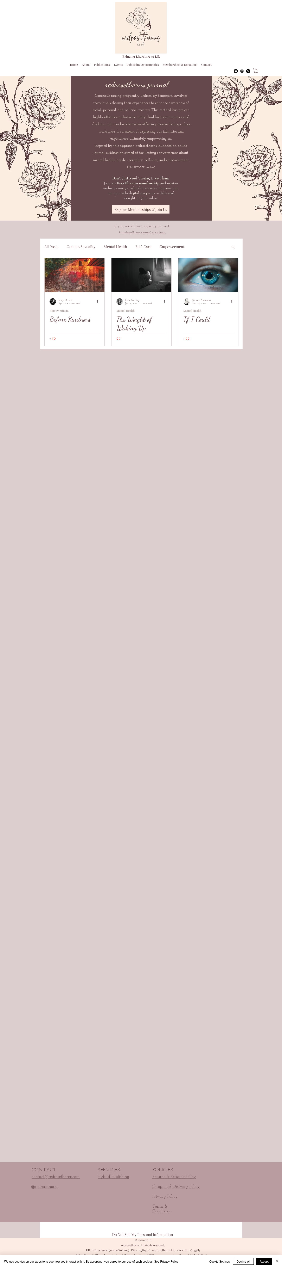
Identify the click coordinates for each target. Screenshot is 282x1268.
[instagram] (242, 71)
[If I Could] (208, 275)
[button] (256, 70)
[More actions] (98, 301)
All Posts (51, 246)
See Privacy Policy (166, 1261)
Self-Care (143, 246)
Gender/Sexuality (81, 246)
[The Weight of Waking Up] (141, 275)
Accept (264, 1261)
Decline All (243, 1261)
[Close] (277, 1261)
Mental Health (115, 246)
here (162, 232)
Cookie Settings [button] (219, 1261)
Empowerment (172, 246)
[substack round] (236, 71)
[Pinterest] (248, 71)
